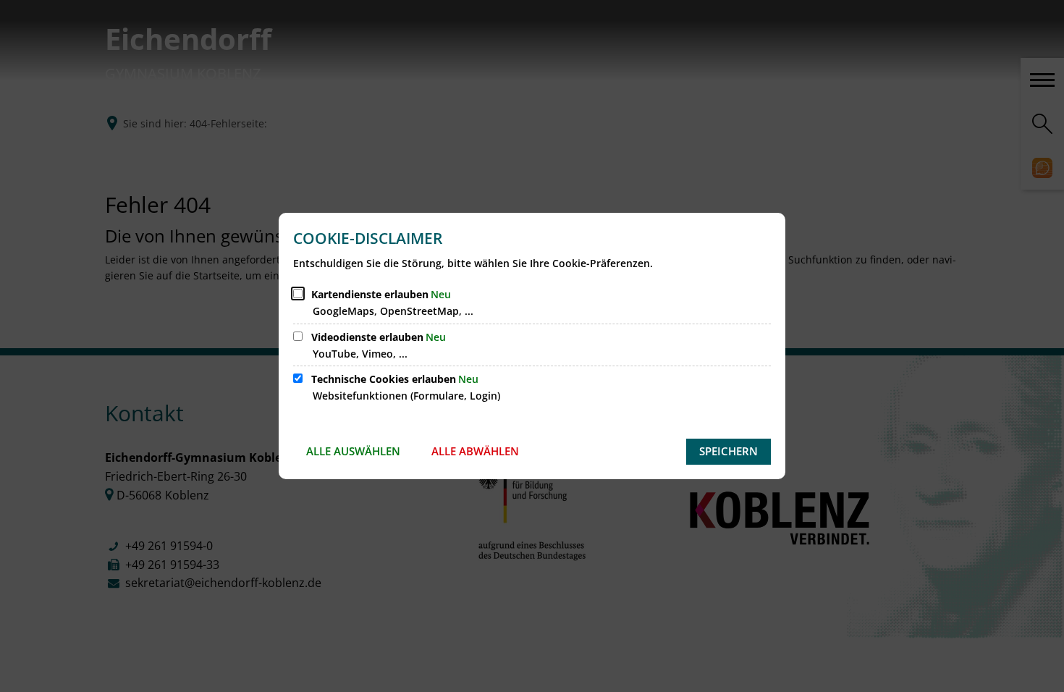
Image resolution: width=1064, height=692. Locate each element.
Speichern (728, 451)
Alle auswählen (353, 451)
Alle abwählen (475, 451)
